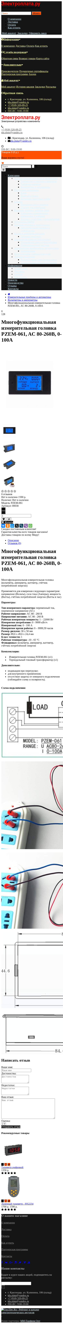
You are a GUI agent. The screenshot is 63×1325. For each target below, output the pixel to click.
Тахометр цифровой (12, 1167)
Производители (10, 71)
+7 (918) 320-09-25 (18, 105)
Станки (18, 201)
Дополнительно (12, 64)
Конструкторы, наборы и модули (32, 253)
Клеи (23, 192)
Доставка (13, 21)
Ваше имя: (7, 1067)
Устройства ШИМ (24, 222)
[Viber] (26, 526)
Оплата (12, 24)
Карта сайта (42, 58)
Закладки (40, 86)
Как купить (14, 27)
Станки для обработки (33, 207)
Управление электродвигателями (32, 239)
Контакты (13, 288)
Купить (8, 522)
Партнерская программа (14, 74)
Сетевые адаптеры (31, 236)
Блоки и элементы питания (29, 233)
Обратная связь (9, 58)
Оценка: (5, 1120)
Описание (13, 540)
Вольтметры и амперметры (35, 187)
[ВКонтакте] (3, 526)
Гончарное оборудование (34, 204)
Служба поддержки (15, 52)
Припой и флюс (29, 195)
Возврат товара (27, 58)
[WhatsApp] (30, 526)
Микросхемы (28, 251)
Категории (14, 175)
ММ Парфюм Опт (30, 1321)
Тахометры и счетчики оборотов (39, 181)
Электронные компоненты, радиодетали (36, 248)
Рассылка (51, 86)
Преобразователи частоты (35, 245)
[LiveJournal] (21, 526)
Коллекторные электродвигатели (39, 259)
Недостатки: (8, 1085)
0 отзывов (6, 494)
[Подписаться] (3, 1287)
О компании (14, 19)
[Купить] (2, 1164)
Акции (32, 74)
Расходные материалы (26, 190)
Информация (11, 39)
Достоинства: (8, 1073)
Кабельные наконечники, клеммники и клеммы (35, 214)
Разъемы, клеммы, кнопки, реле (31, 210)
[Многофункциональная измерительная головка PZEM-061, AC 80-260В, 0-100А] (9, 438)
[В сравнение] (9, 519)
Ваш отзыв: (7, 1097)
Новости (12, 280)
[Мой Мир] (12, 526)
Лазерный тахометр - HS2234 (17, 1203)
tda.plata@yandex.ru (18, 102)
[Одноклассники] (8, 526)
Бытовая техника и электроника (32, 224)
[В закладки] (3, 519)
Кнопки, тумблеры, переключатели (40, 219)
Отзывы (12, 285)
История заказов (25, 86)
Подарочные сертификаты (33, 71)
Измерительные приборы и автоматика (36, 178)
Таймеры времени (31, 184)
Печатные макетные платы (35, 198)
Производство (15, 282)
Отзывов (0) (14, 543)
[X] (17, 526)
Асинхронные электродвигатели (39, 262)
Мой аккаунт (11, 80)
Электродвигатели (24, 256)
